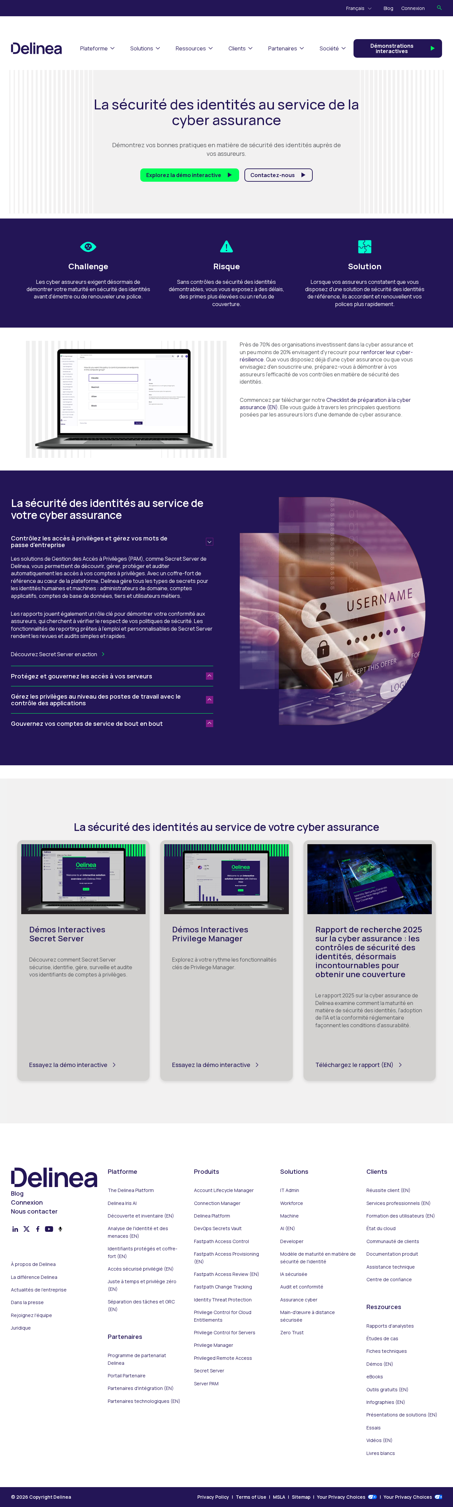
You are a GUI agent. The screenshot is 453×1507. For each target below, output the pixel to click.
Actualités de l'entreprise (39, 1290)
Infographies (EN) (385, 1402)
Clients (237, 48)
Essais (373, 1427)
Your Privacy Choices (341, 1497)
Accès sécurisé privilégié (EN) (141, 1269)
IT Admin (289, 1190)
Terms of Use (251, 1497)
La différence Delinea (34, 1277)
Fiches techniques (386, 1351)
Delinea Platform (212, 1216)
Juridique (21, 1328)
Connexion (413, 8)
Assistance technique (390, 1267)
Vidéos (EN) (379, 1440)
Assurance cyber (298, 1299)
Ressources (191, 48)
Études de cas (382, 1338)
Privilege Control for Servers (224, 1332)
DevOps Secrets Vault (218, 1228)
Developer (291, 1241)
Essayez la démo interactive (68, 1065)
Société (329, 48)
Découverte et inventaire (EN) (141, 1216)
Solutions (141, 48)
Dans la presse (27, 1302)
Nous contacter (34, 1211)
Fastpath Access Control (221, 1241)
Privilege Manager (213, 1345)
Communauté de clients (392, 1241)
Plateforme (94, 48)
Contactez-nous (272, 175)
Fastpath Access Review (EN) (226, 1274)
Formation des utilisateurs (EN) (400, 1216)
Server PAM (206, 1383)
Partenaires (282, 48)
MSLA (279, 1497)
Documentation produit (392, 1254)
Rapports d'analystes (390, 1326)
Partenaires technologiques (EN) (144, 1401)
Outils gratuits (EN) (387, 1389)
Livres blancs (380, 1453)
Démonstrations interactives (392, 48)
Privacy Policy (213, 1497)
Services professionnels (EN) (398, 1203)
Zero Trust (292, 1332)
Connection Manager (217, 1203)
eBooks (374, 1376)
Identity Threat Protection (223, 1299)
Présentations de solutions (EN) (401, 1415)
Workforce (291, 1203)
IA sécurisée (293, 1274)
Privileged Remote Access (223, 1358)
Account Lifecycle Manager (224, 1190)
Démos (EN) (379, 1364)
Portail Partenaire (127, 1375)
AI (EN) (287, 1228)
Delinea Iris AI (122, 1203)
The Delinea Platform (131, 1190)
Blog (388, 8)
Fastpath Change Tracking (223, 1287)
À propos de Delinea (33, 1264)
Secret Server (209, 1370)
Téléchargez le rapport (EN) (354, 1065)
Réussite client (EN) (388, 1190)
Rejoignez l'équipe (31, 1315)
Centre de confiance (389, 1279)
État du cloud (381, 1228)
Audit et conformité (301, 1287)
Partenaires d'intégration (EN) (141, 1388)
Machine (289, 1216)
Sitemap (301, 1497)
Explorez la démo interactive (183, 175)
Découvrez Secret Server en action (54, 654)
